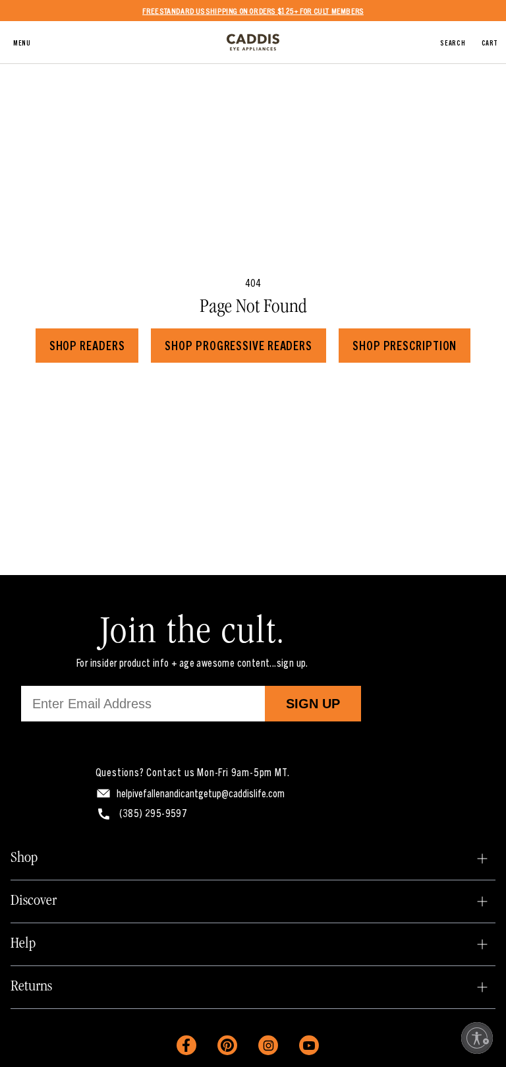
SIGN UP (313, 703)
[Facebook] (186, 1045)
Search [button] (452, 42)
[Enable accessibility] (477, 1038)
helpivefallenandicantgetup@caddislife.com (201, 792)
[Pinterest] (227, 1045)
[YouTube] (309, 1045)
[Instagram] (268, 1045)
